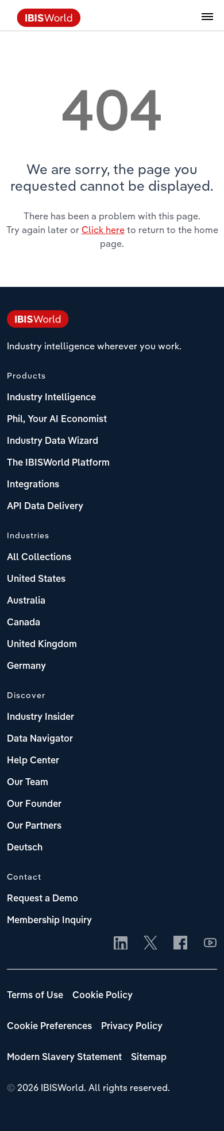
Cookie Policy (102, 995)
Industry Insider (40, 717)
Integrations (33, 485)
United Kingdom (42, 644)
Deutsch (25, 848)
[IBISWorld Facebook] (180, 944)
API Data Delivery (45, 506)
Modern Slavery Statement (64, 1057)
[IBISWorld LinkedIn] (121, 944)
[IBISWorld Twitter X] (150, 944)
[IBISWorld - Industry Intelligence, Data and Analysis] (49, 23)
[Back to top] (198, 1105)
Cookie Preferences (49, 1026)
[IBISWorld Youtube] (210, 944)
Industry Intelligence (51, 398)
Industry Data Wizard (52, 441)
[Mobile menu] (207, 23)
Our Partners (34, 826)
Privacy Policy (132, 1026)
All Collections (39, 557)
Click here (103, 229)
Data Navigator (40, 739)
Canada (23, 623)
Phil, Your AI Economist (57, 419)
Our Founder (34, 804)
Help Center (33, 761)
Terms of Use (35, 995)
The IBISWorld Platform (58, 463)
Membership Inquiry (49, 920)
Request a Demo (42, 899)
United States (36, 579)
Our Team (27, 782)
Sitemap (149, 1057)
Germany (26, 666)
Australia (26, 601)
